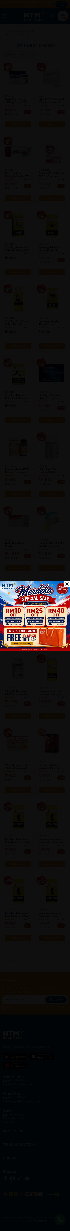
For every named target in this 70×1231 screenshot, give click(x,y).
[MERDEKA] (35, 616)
